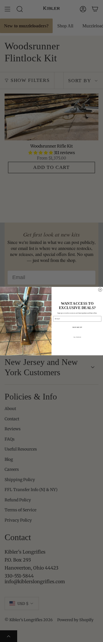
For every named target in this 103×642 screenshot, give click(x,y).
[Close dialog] (100, 290)
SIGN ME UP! (77, 327)
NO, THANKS (77, 337)
